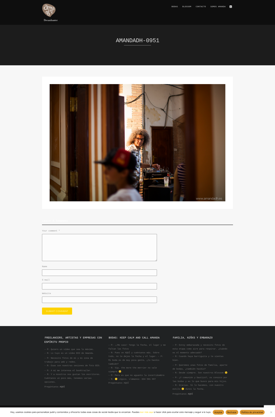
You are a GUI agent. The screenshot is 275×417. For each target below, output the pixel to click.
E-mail (46, 280)
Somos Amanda (218, 7)
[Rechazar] (271, 412)
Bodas (175, 7)
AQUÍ (62, 386)
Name (44, 266)
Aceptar (218, 412)
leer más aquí (146, 412)
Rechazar (232, 412)
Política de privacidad (252, 412)
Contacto (201, 7)
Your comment (51, 231)
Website (46, 293)
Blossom (186, 7)
